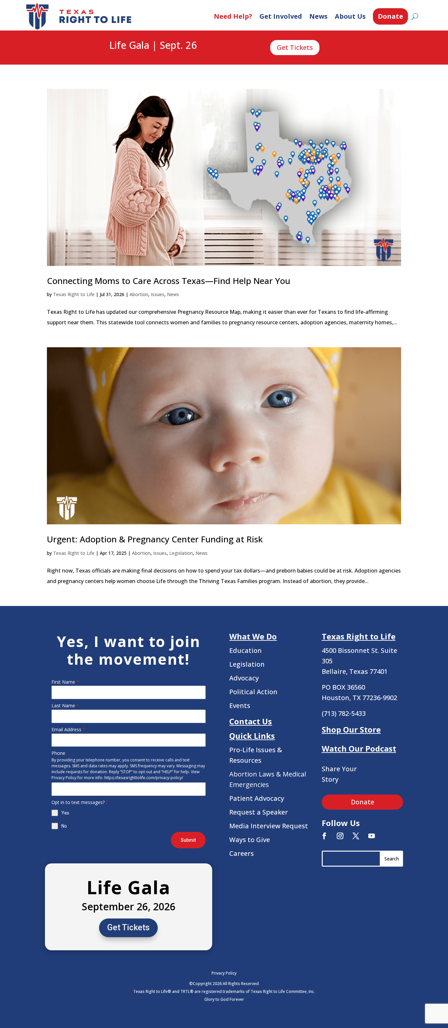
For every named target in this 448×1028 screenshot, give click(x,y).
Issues (157, 294)
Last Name (65, 705)
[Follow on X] (355, 835)
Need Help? (233, 16)
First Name (65, 682)
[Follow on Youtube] (371, 835)
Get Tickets (295, 47)
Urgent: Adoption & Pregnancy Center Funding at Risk (155, 539)
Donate (390, 16)
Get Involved (280, 16)
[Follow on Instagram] (340, 835)
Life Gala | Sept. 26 (153, 45)
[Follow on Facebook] (324, 835)
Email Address (68, 729)
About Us (350, 16)
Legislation (181, 553)
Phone (58, 753)
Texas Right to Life (73, 294)
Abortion (139, 294)
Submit (188, 840)
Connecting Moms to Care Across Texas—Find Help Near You (168, 281)
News (318, 16)
